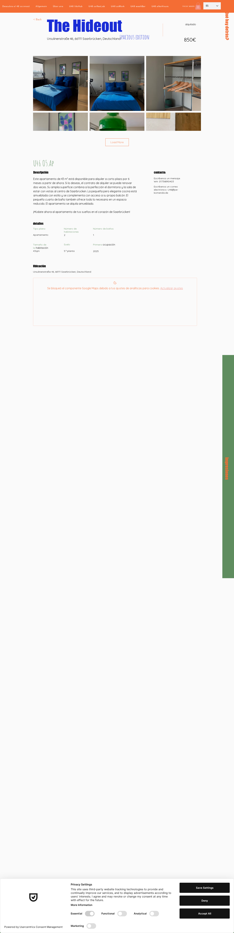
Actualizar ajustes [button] (171, 288)
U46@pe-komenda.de (166, 191)
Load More (117, 142)
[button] (198, 6)
